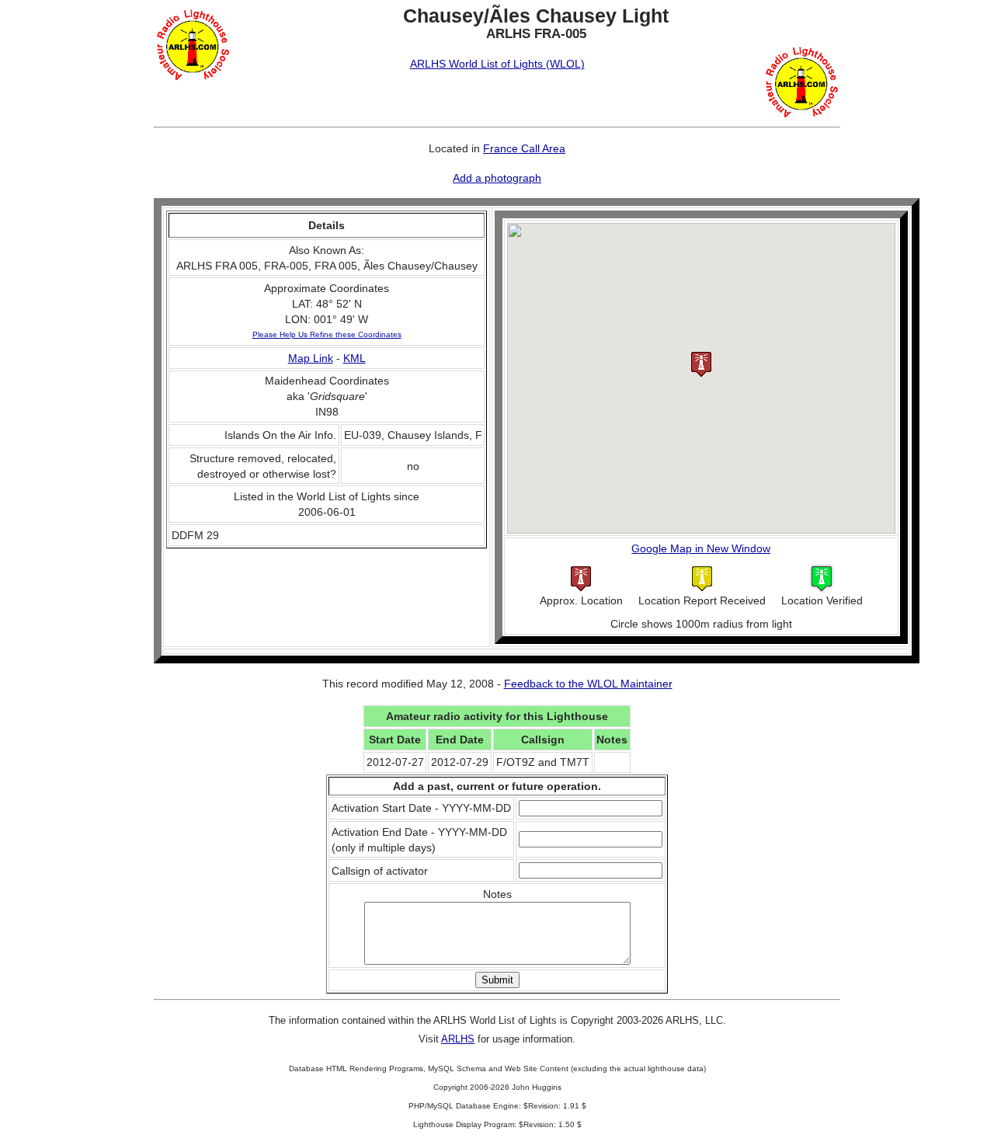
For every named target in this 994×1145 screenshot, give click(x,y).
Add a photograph (497, 178)
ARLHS (457, 1039)
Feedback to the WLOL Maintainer (588, 683)
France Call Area (524, 148)
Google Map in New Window (700, 548)
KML (354, 358)
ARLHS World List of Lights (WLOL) (497, 63)
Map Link (310, 358)
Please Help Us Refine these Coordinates (326, 334)
